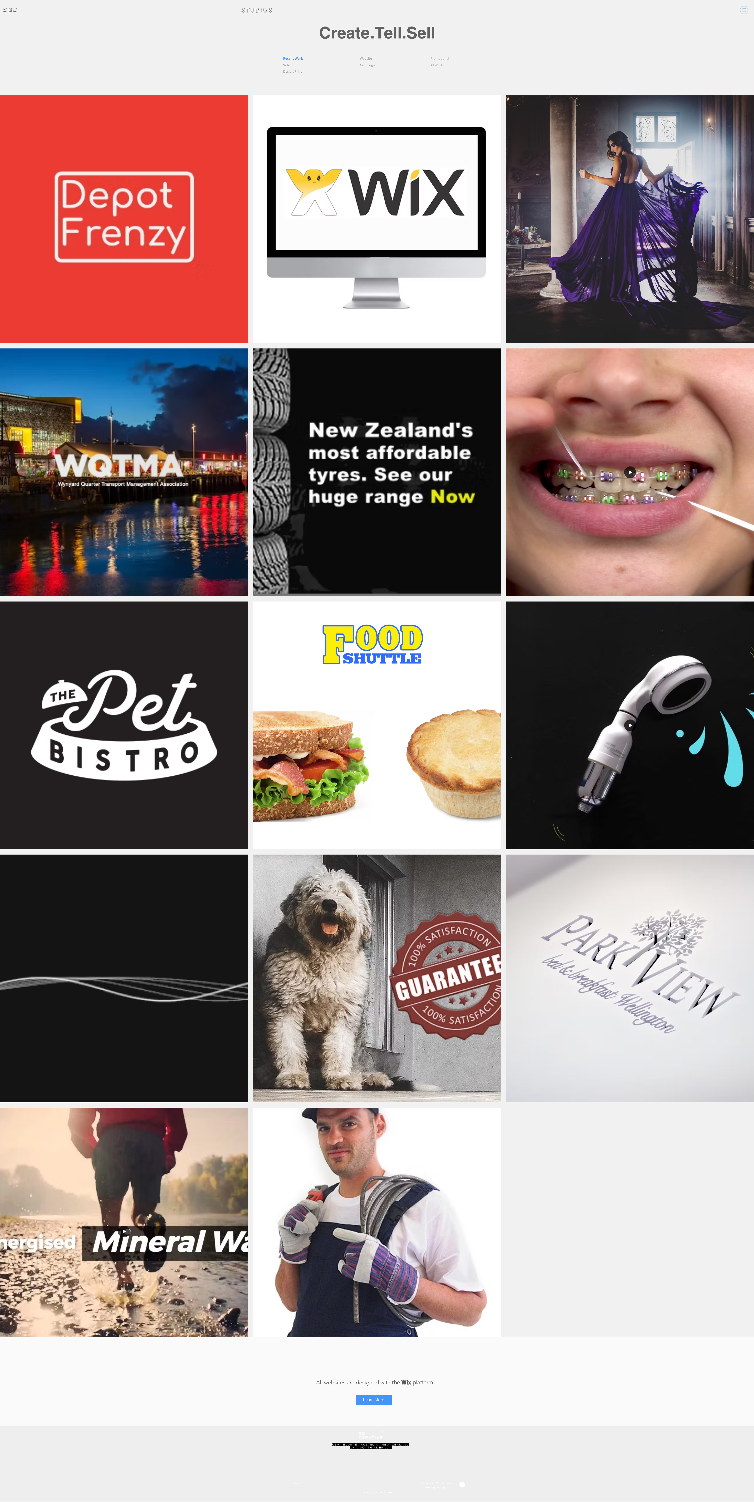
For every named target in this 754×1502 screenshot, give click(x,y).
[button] (744, 10)
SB (362, 1433)
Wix (406, 1382)
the (396, 1382)
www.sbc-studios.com (377, 1492)
